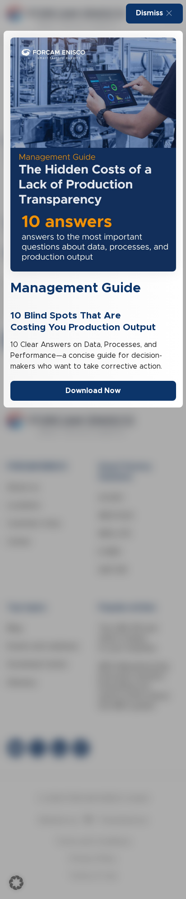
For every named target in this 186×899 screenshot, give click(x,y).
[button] (16, 882)
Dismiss (149, 13)
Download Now (93, 390)
